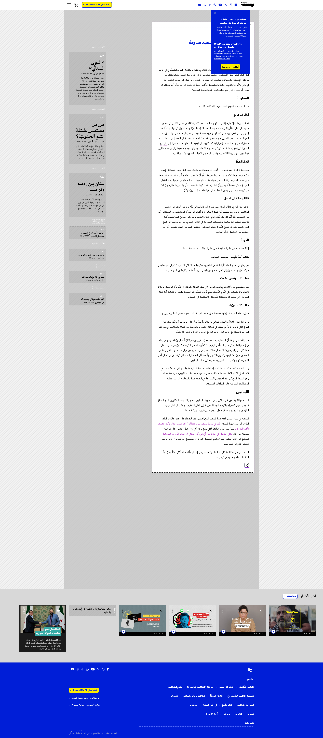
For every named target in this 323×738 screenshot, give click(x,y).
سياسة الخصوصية (93, 705)
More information (222, 59)
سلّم (210, 292)
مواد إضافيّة (291, 596)
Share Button (247, 465)
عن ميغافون (94, 698)
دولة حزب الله (99, 221)
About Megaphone (80, 698)
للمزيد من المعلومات (233, 36)
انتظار (183, 75)
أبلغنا (232, 340)
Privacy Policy (78, 705)
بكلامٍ (218, 217)
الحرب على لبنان (98, 47)
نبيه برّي (101, 265)
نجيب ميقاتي (99, 288)
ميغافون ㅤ (243, 35)
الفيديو (163, 143)
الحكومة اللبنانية (98, 243)
